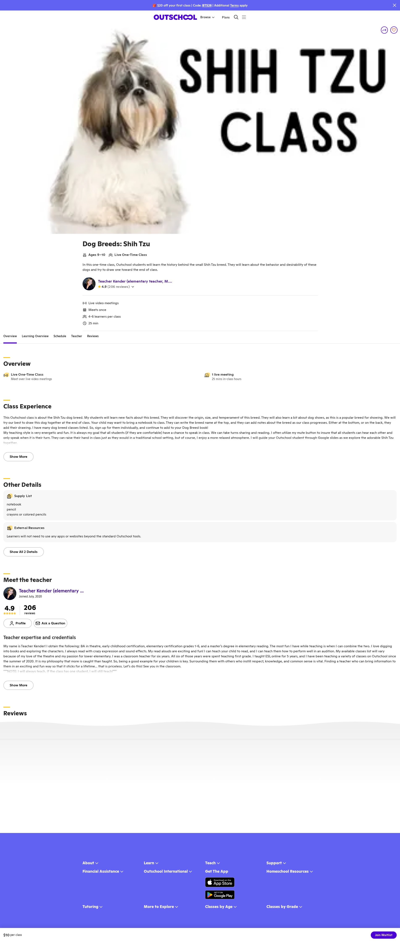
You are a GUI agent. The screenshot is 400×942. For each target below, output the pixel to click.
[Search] (236, 17)
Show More (18, 456)
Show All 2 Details (24, 552)
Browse (205, 17)
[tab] (10, 336)
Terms (234, 5)
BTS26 (207, 5)
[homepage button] (175, 17)
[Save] (393, 30)
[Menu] (244, 17)
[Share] (384, 30)
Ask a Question (53, 623)
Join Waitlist (383, 935)
